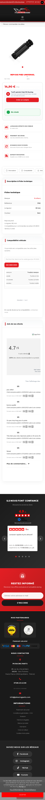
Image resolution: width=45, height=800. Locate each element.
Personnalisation (30, 790)
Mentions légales (23, 720)
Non (31, 396)
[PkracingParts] (22, 10)
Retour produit (22, 723)
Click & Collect (22, 730)
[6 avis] (22, 79)
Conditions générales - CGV (23, 713)
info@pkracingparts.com (20, 697)
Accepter (22, 795)
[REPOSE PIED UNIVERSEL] (22, 49)
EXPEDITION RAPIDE (17, 155)
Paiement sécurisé (22, 710)
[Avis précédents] (4, 538)
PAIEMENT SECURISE (17, 135)
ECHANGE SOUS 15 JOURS (19, 145)
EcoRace (37, 198)
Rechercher (11, 265)
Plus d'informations (16, 790)
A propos (22, 726)
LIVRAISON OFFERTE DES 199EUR (21, 126)
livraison (23, 716)
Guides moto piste (22, 733)
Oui (25, 396)
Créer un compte (22, 100)
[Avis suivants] (40, 538)
